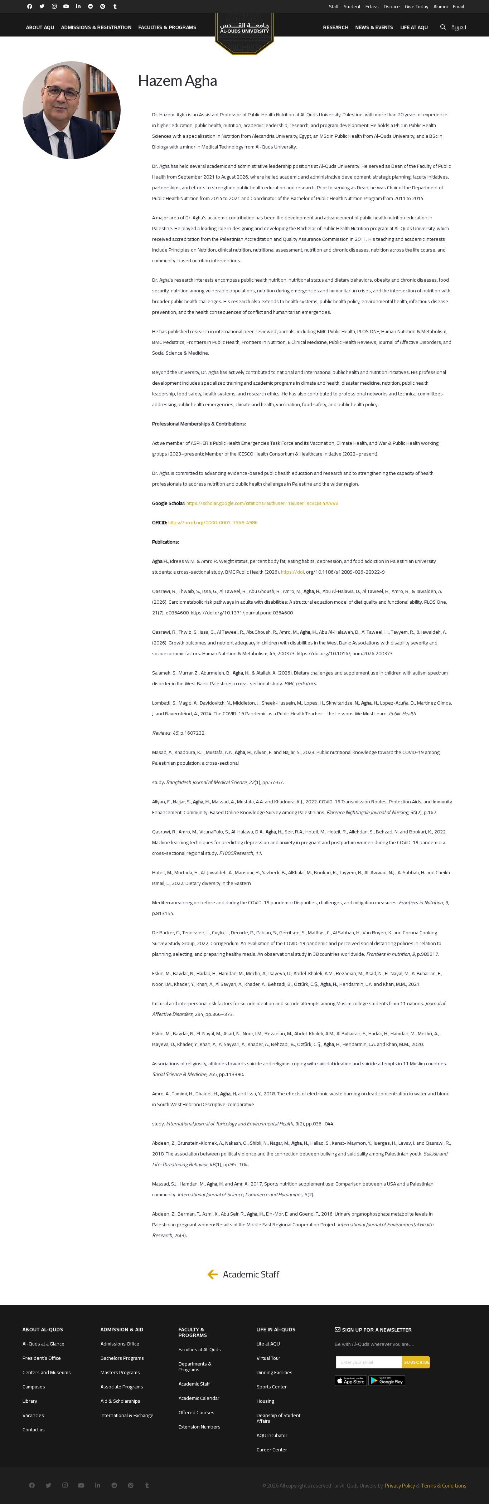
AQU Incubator (272, 1435)
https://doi (292, 571)
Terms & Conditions (443, 1485)
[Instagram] (54, 6)
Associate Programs (122, 1386)
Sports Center (272, 1386)
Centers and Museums (47, 1372)
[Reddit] (91, 6)
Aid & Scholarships (120, 1401)
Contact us (34, 1429)
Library (30, 1401)
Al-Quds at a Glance (43, 1343)
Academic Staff (194, 1383)
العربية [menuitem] (458, 27)
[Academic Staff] (216, 1274)
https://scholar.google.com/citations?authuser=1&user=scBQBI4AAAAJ (262, 503)
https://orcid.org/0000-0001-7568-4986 (213, 522)
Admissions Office (120, 1343)
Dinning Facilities (274, 1372)
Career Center (272, 1449)
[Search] (443, 27)
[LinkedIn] (78, 6)
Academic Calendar (199, 1398)
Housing (265, 1401)
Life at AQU (268, 1343)
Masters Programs (120, 1372)
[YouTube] (66, 6)
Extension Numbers (200, 1426)
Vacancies (33, 1415)
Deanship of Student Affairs (278, 1418)
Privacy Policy (400, 1485)
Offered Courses (196, 1412)
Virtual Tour (268, 1358)
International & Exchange (127, 1415)
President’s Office (42, 1358)
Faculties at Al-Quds (200, 1349)
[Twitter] (42, 6)
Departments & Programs (195, 1366)
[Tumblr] (115, 6)
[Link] (244, 31)
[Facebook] (30, 6)
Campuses (34, 1386)
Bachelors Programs (122, 1358)
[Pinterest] (103, 6)
